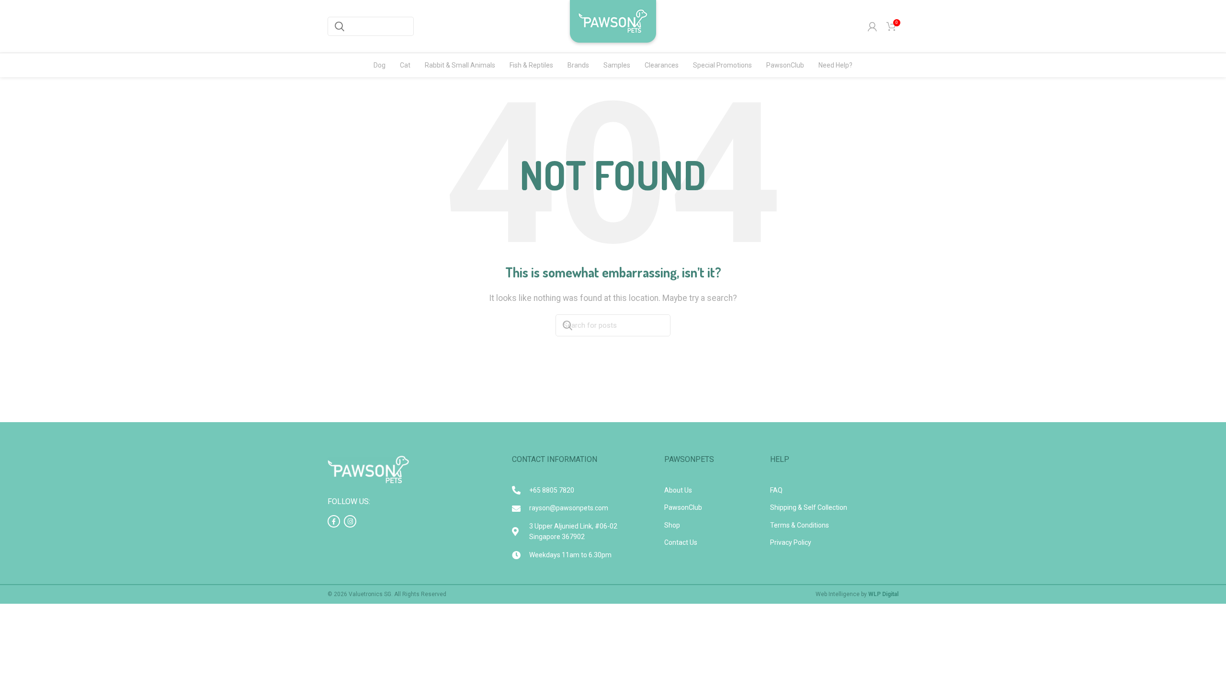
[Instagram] (350, 521)
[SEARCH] (340, 26)
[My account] (872, 26)
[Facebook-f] (334, 521)
